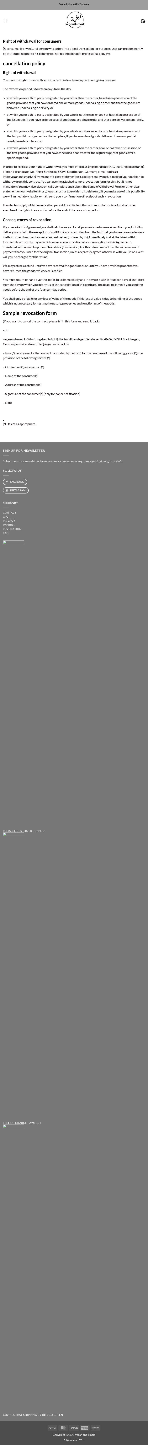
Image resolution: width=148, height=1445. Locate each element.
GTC (5, 516)
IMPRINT (9, 524)
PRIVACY (9, 520)
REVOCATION (12, 529)
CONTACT (9, 512)
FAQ (6, 533)
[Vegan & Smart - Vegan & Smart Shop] (74, 21)
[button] (5, 21)
